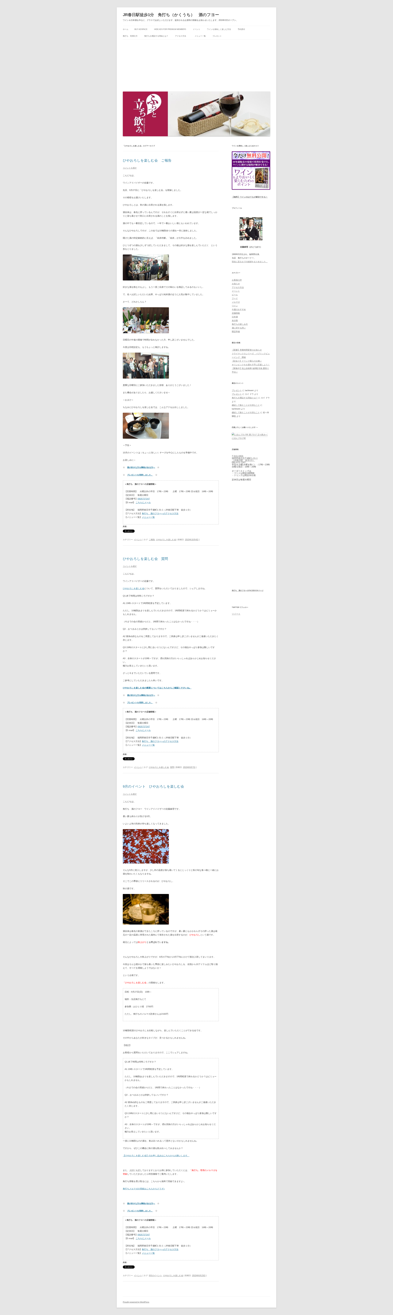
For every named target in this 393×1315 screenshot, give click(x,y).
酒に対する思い (239, 328)
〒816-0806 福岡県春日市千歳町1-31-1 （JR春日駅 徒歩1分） (245, 458)
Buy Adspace (140, 29)
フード (235, 298)
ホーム (125, 29)
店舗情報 (236, 313)
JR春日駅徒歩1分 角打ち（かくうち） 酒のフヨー (171, 14)
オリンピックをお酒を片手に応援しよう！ (251, 365)
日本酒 (235, 317)
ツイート (236, 614)
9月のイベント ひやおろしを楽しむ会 (153, 786)
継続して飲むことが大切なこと (246, 405)
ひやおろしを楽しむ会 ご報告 (147, 160)
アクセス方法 (181, 36)
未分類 (235, 320)
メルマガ (236, 302)
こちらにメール (143, 502)
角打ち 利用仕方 (130, 36)
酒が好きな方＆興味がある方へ (141, 467)
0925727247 (144, 499)
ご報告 (152, 539)
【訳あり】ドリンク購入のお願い (247, 361)
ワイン (235, 306)
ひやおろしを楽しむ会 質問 (145, 559)
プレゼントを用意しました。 (140, 475)
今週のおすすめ (239, 309)
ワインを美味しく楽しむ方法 (219, 29)
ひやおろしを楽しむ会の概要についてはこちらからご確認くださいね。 (157, 688)
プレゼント (217, 36)
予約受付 (241, 29)
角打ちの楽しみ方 (240, 324)
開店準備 (236, 331)
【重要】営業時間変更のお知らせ (247, 350)
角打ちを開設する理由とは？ (156, 36)
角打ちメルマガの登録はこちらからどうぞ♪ (144, 1188)
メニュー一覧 (200, 36)
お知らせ (236, 284)
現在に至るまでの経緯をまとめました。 (250, 261)
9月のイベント (155, 1275)
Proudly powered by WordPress (136, 1302)
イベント (196, 29)
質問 (172, 767)
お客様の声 (237, 280)
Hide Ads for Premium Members (170, 29)
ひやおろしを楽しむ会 (166, 539)
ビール (235, 295)
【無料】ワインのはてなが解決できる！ (250, 197)
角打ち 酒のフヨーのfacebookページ (247, 590)
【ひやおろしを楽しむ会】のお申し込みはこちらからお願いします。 (156, 1155)
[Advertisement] (196, 64)
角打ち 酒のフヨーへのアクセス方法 (160, 513)
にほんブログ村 (239, 438)
